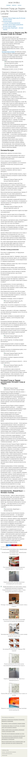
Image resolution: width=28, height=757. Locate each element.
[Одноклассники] (19, 545)
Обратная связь (4, 755)
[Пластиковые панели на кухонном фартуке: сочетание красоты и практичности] (14, 565)
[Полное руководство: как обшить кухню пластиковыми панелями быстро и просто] (14, 662)
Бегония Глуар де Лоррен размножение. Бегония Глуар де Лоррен (13, 25)
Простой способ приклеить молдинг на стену (13, 733)
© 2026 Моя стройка (5, 750)
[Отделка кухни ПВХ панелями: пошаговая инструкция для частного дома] (14, 580)
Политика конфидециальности (7, 753)
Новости (14, 5)
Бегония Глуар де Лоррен (8, 52)
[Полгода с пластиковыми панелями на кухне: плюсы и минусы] (14, 603)
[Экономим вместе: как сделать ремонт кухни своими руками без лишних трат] (14, 632)
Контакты (3, 751)
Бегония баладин (7, 21)
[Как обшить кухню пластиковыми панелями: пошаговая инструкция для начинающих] (14, 618)
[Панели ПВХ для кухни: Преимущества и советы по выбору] (14, 692)
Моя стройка (14, 2)
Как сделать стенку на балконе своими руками (13, 723)
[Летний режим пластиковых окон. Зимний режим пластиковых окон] (14, 551)
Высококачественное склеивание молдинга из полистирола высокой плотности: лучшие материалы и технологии (13, 737)
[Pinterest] (14, 545)
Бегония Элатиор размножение (12, 23)
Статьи (19, 5)
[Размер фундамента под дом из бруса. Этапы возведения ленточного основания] (14, 588)
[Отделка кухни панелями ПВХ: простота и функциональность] (14, 677)
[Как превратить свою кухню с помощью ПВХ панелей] (14, 647)
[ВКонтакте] (8, 545)
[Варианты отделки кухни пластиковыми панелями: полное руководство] (14, 706)
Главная (8, 5)
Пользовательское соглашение (11, 751)
